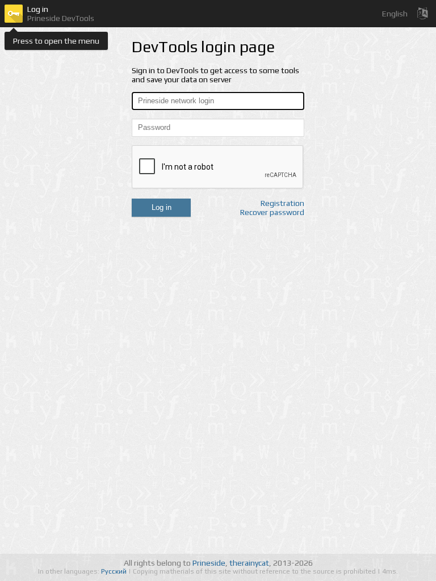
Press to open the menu (56, 40)
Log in (161, 207)
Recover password (272, 212)
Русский (114, 571)
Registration (282, 203)
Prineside (208, 562)
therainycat (249, 562)
